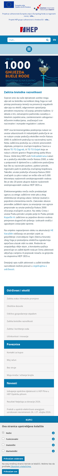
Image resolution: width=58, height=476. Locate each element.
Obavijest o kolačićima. (20, 466)
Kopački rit (9, 217)
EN (54, 39)
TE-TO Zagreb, (17, 149)
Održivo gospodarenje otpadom (22, 313)
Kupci (29, 420)
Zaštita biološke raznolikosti (20, 321)
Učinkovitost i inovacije (17, 336)
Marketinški (11, 451)
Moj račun (11, 360)
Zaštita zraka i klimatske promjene (23, 298)
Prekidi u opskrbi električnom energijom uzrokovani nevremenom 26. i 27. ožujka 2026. (29, 410)
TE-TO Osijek (34, 149)
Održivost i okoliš (18, 290)
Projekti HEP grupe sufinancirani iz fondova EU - (29, 19)
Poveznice (13, 344)
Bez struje (11, 367)
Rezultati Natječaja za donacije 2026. (24, 401)
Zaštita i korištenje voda (18, 328)
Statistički (10, 445)
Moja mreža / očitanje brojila (20, 375)
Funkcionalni (12, 439)
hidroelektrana (39, 156)
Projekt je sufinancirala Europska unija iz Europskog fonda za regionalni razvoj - (29, 15)
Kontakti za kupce (15, 352)
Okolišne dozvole (15, 306)
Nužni (8, 433)
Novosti (12, 383)
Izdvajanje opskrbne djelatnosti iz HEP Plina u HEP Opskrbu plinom (28, 392)
